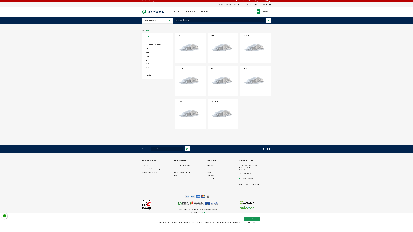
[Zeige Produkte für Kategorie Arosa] (223, 48)
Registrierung (254, 4)
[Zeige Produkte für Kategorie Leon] (190, 114)
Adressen (209, 169)
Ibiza (213, 69)
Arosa (214, 36)
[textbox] (220, 20)
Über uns (145, 165)
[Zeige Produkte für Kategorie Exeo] (190, 81)
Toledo (214, 102)
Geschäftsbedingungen (150, 172)
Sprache (268, 4)
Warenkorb (210, 175)
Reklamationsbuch (180, 175)
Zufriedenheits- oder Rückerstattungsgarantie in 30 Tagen (253, 1)
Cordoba (248, 36)
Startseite (175, 12)
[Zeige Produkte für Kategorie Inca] (255, 81)
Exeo (181, 69)
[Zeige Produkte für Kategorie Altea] (190, 48)
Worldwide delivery (148, 1)
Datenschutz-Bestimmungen (152, 169)
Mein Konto (191, 12)
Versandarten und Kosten (183, 169)
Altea (181, 36)
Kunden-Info (210, 165)
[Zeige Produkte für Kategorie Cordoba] (255, 48)
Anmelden (240, 4)
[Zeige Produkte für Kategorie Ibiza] (223, 81)
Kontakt (205, 12)
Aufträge (209, 172)
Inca (246, 69)
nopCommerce (202, 212)
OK (252, 218)
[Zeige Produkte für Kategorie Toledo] (223, 114)
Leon (181, 102)
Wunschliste (210, 179)
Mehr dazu (251, 222)
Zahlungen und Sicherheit (183, 165)
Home (143, 30)
